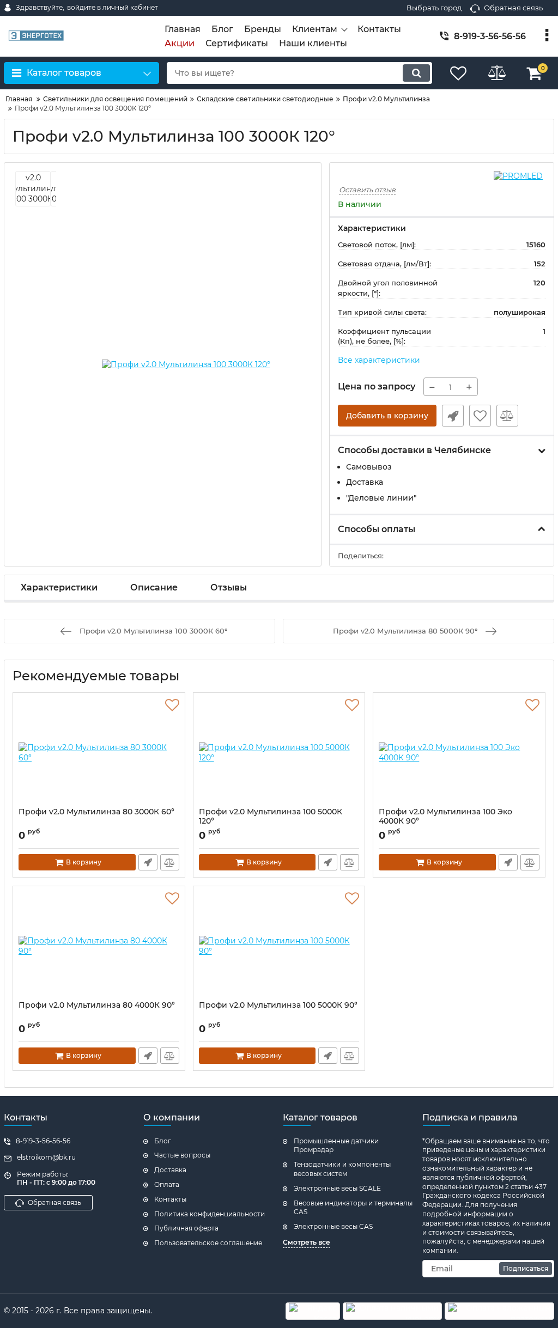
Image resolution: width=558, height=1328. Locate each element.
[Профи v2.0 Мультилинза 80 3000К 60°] (99, 752)
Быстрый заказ (453, 416)
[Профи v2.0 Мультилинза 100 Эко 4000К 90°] (459, 752)
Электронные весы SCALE (337, 1188)
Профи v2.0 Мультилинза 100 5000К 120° (270, 816)
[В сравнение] (507, 416)
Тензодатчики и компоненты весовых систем (342, 1169)
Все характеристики (379, 360)
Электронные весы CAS (333, 1226)
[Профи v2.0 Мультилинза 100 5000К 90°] (279, 946)
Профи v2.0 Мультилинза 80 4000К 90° (97, 1005)
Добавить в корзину (387, 416)
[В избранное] (480, 416)
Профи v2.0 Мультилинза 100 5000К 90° (278, 1005)
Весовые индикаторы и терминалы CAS (353, 1207)
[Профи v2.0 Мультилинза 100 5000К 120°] (279, 752)
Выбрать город (434, 7)
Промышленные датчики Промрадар (336, 1145)
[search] (416, 73)
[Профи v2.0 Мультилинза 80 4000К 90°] (99, 946)
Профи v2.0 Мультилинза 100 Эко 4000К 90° (445, 816)
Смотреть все (306, 1242)
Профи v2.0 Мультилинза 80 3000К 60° (96, 812)
